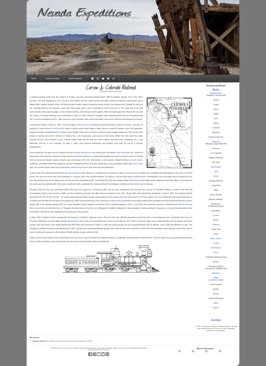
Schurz (216, 176)
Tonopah (143, 197)
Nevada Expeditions (65, 348)
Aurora (117, 108)
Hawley (74, 167)
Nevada (216, 89)
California (216, 319)
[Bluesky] (108, 78)
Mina (216, 252)
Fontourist (105, 350)
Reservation (216, 167)
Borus (215, 238)
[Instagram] (97, 78)
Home (33, 78)
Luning (216, 243)
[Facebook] (91, 78)
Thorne (216, 215)
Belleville (216, 273)
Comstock (65, 101)
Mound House (216, 93)
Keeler (85, 167)
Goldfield (33, 201)
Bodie (106, 108)
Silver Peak (121, 153)
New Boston (216, 248)
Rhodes (216, 262)
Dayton (216, 100)
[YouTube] (103, 78)
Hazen (187, 217)
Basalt (216, 294)
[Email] (115, 78)
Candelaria (213, 280)
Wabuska (216, 142)
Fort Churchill (58, 128)
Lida (132, 153)
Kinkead (215, 225)
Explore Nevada (52, 78)
